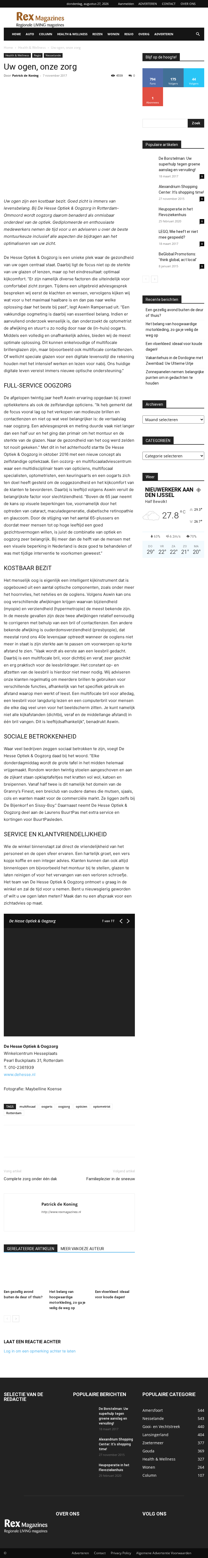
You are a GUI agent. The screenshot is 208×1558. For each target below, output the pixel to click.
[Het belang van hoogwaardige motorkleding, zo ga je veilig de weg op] (69, 1273)
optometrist (101, 1106)
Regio (37, 55)
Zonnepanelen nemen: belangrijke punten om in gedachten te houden (175, 377)
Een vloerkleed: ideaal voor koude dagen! (174, 346)
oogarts (46, 1106)
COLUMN (45, 34)
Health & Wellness (32, 47)
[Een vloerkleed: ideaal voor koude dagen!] (115, 1273)
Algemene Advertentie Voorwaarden (163, 1553)
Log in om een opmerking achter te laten (40, 1351)
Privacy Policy (121, 1553)
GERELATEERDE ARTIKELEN (30, 1249)
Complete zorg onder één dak (30, 1178)
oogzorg (64, 1106)
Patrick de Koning (25, 75)
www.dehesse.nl (19, 1074)
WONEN (113, 34)
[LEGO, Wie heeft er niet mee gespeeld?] (149, 240)
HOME (16, 34)
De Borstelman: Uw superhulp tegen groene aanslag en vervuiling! (179, 164)
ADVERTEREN (147, 4)
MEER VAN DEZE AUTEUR (82, 1249)
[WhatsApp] (46, 87)
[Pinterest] (34, 87)
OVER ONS (188, 4)
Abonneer (153, 89)
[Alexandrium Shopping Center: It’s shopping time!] (149, 190)
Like (153, 70)
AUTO (30, 34)
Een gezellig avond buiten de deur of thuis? (174, 313)
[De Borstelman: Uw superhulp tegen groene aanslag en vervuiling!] (149, 162)
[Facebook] (9, 87)
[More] (59, 87)
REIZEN (97, 34)
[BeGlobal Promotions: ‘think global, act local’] (149, 258)
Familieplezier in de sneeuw (110, 1178)
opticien (81, 1106)
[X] (21, 87)
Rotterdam (14, 1113)
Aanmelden (126, 4)
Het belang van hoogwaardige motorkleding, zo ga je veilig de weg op (172, 329)
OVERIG (144, 34)
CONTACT (169, 4)
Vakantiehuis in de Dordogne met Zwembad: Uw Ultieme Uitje (174, 361)
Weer (150, 477)
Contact (100, 1553)
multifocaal (27, 1106)
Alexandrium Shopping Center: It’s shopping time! (116, 1444)
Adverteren (80, 1553)
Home (8, 47)
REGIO (129, 34)
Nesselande (53, 55)
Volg (173, 70)
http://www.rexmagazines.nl (61, 1212)
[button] (197, 34)
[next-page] (15, 1318)
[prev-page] (7, 1318)
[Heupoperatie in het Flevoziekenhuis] (149, 214)
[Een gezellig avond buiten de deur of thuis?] (24, 1273)
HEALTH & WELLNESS (72, 34)
